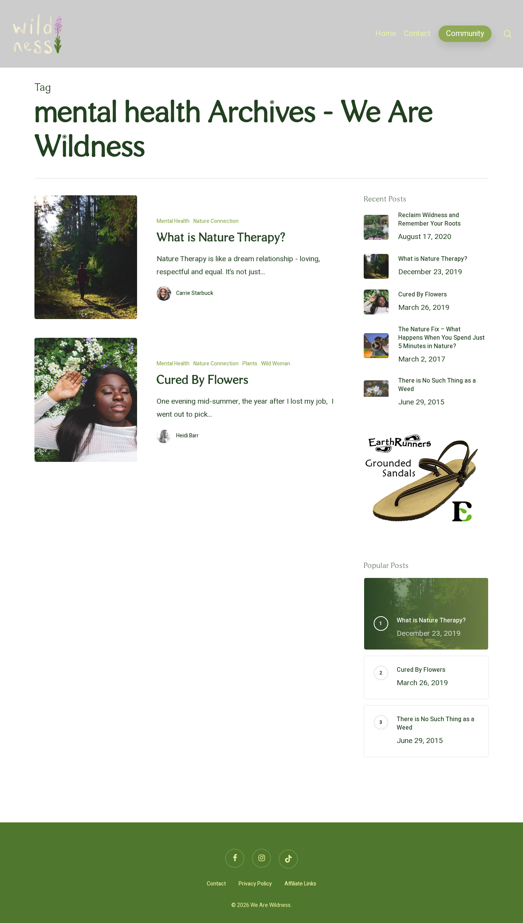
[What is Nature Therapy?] (85, 257)
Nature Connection (216, 221)
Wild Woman (275, 363)
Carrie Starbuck (194, 293)
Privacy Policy (255, 884)
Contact (216, 884)
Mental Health (173, 221)
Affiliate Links (300, 884)
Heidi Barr (187, 436)
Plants (249, 363)
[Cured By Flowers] (85, 400)
